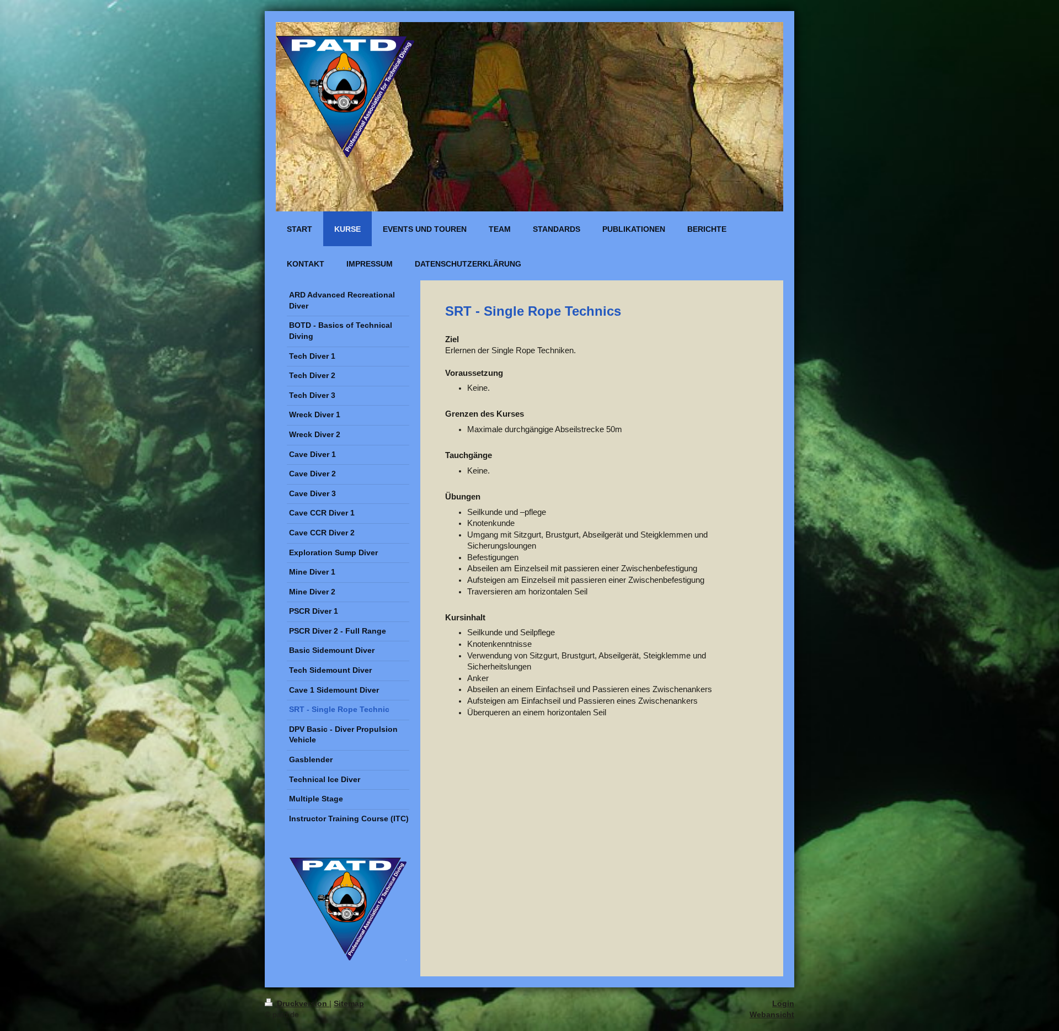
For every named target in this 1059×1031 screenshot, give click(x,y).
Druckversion (302, 1003)
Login (783, 1003)
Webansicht (772, 1014)
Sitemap (349, 1003)
